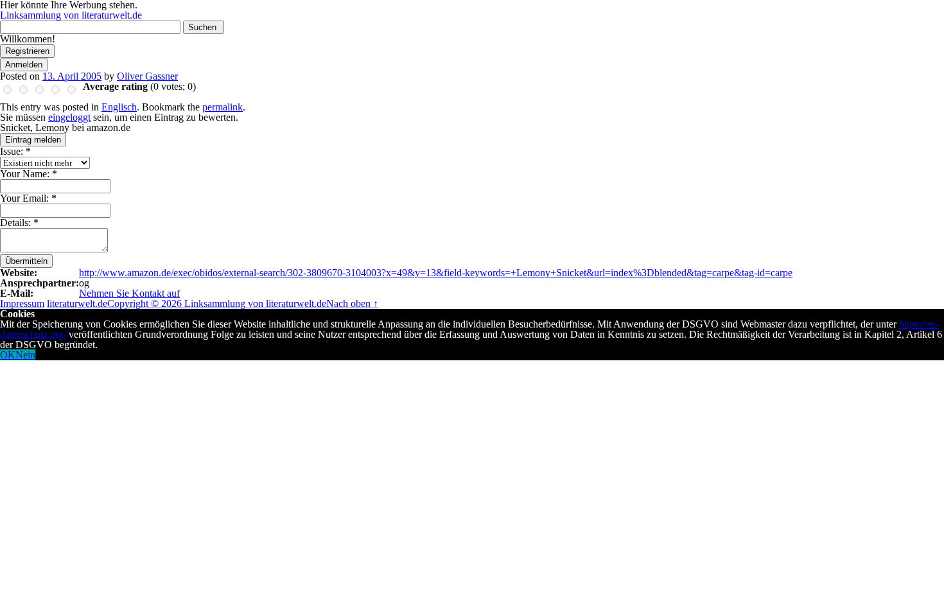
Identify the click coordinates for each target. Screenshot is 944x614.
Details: (19, 222)
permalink (222, 106)
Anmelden (23, 64)
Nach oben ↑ (352, 303)
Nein (25, 354)
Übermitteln (26, 261)
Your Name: (28, 173)
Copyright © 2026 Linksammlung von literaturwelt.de (216, 303)
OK (7, 354)
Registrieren (27, 51)
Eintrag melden (33, 140)
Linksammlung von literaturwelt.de (71, 15)
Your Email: (28, 198)
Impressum (22, 303)
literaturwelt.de (77, 303)
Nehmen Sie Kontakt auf (129, 293)
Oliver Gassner (147, 76)
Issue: (15, 151)
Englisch (119, 106)
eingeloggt (69, 117)
